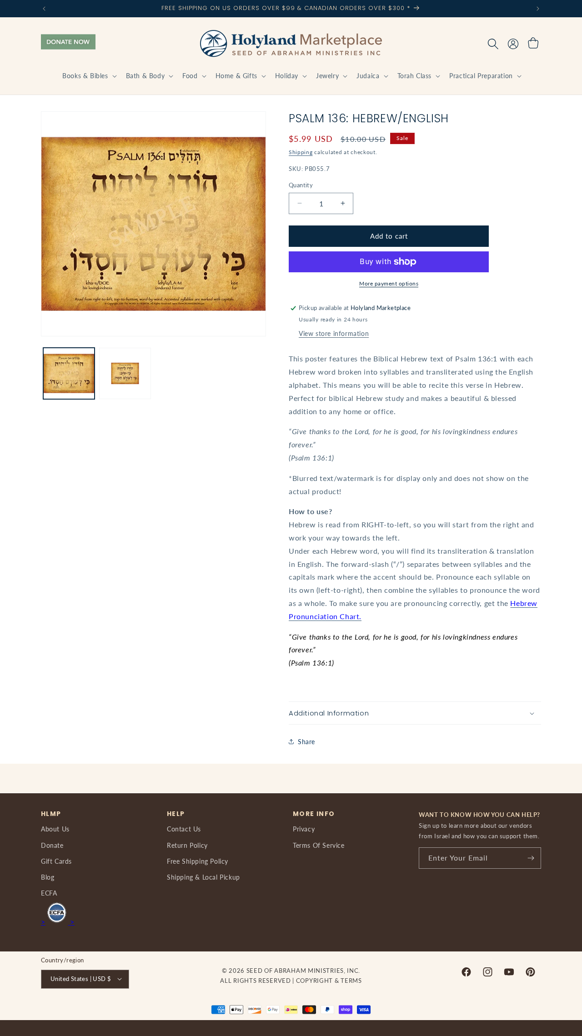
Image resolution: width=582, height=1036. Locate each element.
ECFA (49, 893)
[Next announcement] (538, 8)
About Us (55, 829)
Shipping (301, 152)
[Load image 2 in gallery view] (125, 373)
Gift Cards (56, 861)
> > (58, 921)
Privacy (304, 829)
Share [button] (306, 742)
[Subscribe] (531, 858)
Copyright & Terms (329, 980)
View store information (334, 333)
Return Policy (187, 845)
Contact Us (184, 829)
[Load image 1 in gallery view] (69, 373)
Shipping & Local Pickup (203, 877)
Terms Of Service (319, 845)
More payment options (388, 283)
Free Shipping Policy (197, 861)
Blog (47, 877)
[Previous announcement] (44, 8)
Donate (52, 845)
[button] (88, 75)
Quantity (301, 185)
